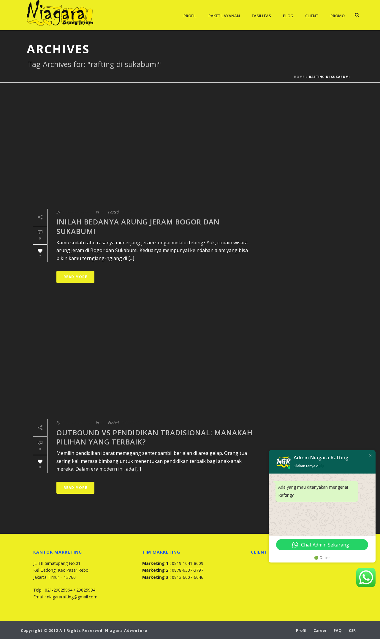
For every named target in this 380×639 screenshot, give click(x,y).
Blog (288, 15)
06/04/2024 (129, 212)
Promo (337, 15)
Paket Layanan (224, 15)
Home (299, 77)
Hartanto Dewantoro (77, 212)
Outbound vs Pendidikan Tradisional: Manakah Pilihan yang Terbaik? (154, 437)
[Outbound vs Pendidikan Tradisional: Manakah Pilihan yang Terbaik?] (144, 360)
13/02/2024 (129, 422)
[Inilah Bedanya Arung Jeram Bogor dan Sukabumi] (144, 149)
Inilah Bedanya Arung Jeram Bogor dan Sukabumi (138, 226)
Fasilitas (261, 15)
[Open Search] (357, 15)
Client (312, 15)
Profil (190, 15)
